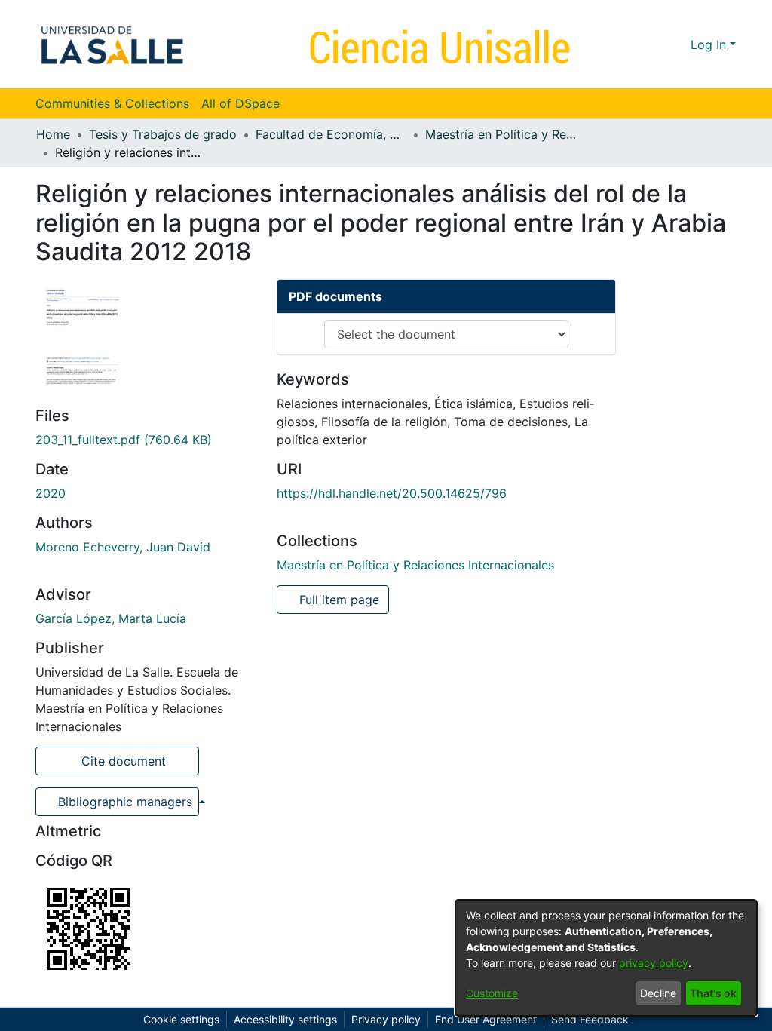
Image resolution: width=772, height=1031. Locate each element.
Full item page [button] (337, 599)
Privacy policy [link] (386, 1019)
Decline (658, 993)
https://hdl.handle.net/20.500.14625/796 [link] (392, 493)
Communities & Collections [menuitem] (112, 103)
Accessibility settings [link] (285, 1019)
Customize (492, 993)
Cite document (122, 761)
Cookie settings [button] (181, 1019)
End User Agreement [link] (486, 1019)
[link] (123, 439)
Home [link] (53, 134)
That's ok (713, 993)
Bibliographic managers (125, 801)
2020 (50, 493)
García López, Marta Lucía (110, 618)
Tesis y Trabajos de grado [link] (163, 134)
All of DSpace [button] (240, 103)
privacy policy (653, 962)
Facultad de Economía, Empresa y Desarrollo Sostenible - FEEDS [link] (331, 134)
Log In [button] (710, 44)
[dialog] (606, 958)
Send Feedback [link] (590, 1019)
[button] (651, 44)
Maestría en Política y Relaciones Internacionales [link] (500, 134)
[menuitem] (245, 103)
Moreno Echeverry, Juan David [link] (122, 546)
